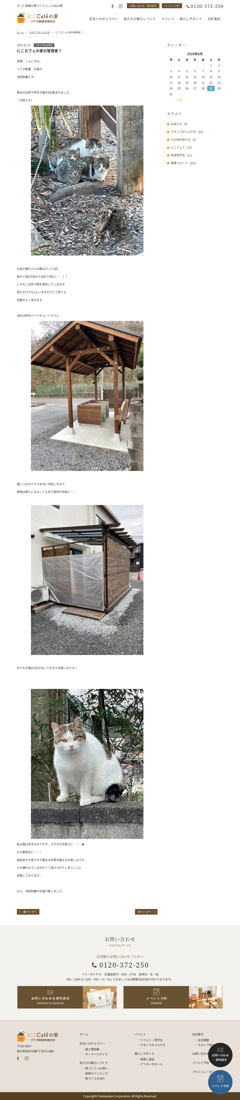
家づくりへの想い (96, 1068)
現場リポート (179, 163)
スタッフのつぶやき (39, 32)
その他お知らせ (180, 139)
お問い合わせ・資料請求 (143, 5)
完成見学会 (178, 155)
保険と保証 (147, 1059)
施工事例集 (92, 1049)
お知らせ (176, 124)
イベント (140, 1034)
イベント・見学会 (151, 1040)
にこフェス (178, 147)
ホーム (20, 32)
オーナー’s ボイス (96, 1054)
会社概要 (203, 1040)
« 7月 (179, 100)
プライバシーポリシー (206, 1072)
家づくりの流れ (95, 1078)
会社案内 (197, 1034)
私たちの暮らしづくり (94, 1063)
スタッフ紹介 (206, 1045)
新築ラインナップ (96, 1073)
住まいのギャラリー (92, 1043)
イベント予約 (172, 5)
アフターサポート (151, 1064)
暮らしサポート (144, 1053)
